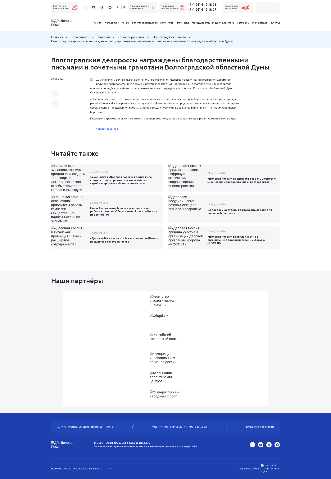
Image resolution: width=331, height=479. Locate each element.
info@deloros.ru (264, 426)
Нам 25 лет (111, 22)
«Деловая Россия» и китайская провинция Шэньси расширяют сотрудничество (124, 240)
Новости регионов (131, 37)
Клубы (275, 22)
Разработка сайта (248, 468)
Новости (104, 37)
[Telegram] (55, 104)
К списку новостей (107, 129)
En (124, 7)
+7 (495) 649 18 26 (202, 5)
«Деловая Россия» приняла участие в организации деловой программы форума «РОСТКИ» (236, 240)
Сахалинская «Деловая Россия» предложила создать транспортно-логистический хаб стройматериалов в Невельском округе (121, 180)
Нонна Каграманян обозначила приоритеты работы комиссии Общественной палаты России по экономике (123, 211)
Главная (57, 37)
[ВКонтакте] (55, 93)
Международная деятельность (213, 22)
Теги (109, 468)
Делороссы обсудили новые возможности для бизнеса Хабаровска (239, 212)
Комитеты (167, 22)
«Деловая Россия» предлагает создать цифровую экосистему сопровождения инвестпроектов (241, 180)
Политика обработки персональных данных (76, 468)
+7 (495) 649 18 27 (202, 9)
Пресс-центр (80, 37)
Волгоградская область (169, 37)
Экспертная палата (145, 22)
